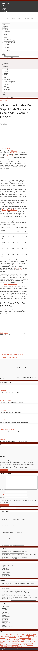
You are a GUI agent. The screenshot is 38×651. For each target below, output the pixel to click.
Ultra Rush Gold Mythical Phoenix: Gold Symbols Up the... (13, 402)
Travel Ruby (5, 646)
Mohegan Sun (10, 641)
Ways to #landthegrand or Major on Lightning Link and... (14, 519)
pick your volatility (5, 218)
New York (6, 44)
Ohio (5, 45)
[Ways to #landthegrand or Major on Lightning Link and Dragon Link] (5, 518)
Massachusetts (7, 39)
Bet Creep (13, 636)
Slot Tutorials (5, 26)
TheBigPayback (4, 333)
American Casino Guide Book (28, 634)
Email (2, 495)
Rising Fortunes (11, 156)
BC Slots (4, 566)
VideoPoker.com (6, 577)
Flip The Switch (5, 569)
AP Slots (2, 400)
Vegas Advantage (6, 575)
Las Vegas (16, 640)
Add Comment (3, 124)
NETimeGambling (6, 574)
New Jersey (6, 47)
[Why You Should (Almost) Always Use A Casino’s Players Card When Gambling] (5, 543)
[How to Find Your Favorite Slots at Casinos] (5, 524)
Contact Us (5, 5)
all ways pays (18, 268)
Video (3, 54)
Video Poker (16, 646)
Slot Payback (5, 28)
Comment (3, 489)
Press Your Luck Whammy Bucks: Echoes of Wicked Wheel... (14, 441)
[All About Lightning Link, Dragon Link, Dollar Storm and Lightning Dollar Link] (3, 389)
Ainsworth (3, 634)
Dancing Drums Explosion (9, 210)
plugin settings (6, 585)
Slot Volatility (15, 644)
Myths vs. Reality (6, 23)
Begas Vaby (4, 568)
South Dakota (7, 50)
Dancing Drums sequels (10, 284)
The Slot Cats (30, 644)
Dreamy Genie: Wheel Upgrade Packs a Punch (10, 412)
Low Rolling (34, 639)
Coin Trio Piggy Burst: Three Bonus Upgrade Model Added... (14, 422)
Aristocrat (3, 636)
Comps (3, 24)
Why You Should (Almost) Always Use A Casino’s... (13, 545)
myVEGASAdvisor (6, 572)
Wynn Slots (20, 646)
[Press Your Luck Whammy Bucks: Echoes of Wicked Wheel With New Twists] (3, 437)
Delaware (6, 32)
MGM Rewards (3, 641)
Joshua (8, 148)
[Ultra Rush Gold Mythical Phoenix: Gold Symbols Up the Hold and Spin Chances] (3, 398)
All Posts (4, 55)
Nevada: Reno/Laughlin (9, 41)
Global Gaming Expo (12, 638)
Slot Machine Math (25, 643)
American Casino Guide (7, 565)
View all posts (4, 470)
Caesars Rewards (30, 636)
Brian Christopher (20, 636)
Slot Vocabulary (8, 645)
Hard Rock (18, 638)
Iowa (5, 36)
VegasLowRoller (11, 646)
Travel (3, 52)
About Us (4, 2)
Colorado (6, 29)
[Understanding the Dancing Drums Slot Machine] (5, 530)
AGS (0, 634)
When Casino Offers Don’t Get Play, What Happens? (19, 595)
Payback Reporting (23, 641)
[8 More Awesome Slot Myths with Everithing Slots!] (3, 428)
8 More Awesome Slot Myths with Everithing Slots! (11, 431)
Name (2, 492)
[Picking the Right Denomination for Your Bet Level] (5, 537)
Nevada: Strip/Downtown (10, 42)
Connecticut (7, 31)
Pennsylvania (7, 49)
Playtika (29, 641)
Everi (4, 638)
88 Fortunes (14, 151)
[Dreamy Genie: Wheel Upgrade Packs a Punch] (3, 408)
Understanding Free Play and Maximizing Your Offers (14, 551)
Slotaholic (20, 643)
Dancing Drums (14, 152)
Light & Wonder (4, 354)
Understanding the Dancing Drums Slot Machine (12, 532)
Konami (11, 639)
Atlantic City (8, 636)
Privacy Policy (5, 3)
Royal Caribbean (15, 643)
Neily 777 (17, 641)
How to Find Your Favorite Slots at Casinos (11, 525)
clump (22, 270)
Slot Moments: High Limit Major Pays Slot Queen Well (14, 557)
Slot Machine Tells (30, 643)
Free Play (7, 638)
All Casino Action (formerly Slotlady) (13, 634)
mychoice (13, 641)
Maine (5, 37)
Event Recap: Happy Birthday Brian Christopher (13, 553)
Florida (5, 34)
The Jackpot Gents (6, 571)
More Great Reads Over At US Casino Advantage (13, 558)
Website (2, 497)
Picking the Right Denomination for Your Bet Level (12, 538)
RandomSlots (4, 310)
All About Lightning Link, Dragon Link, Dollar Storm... (12, 392)
